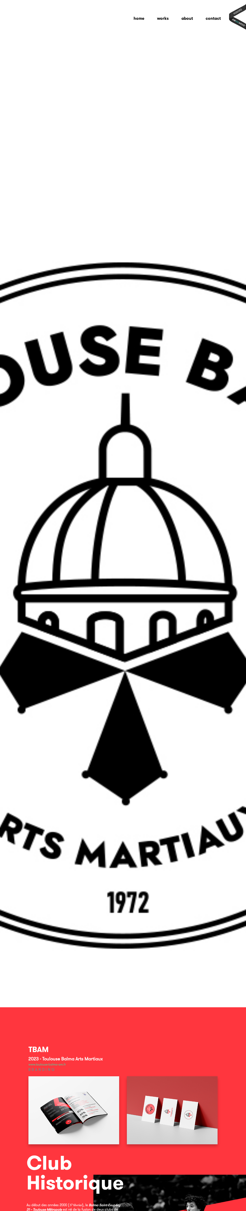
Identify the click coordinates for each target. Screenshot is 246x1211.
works (163, 18)
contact (213, 18)
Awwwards (237, 17)
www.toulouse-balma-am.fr (47, 1064)
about (187, 18)
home (139, 18)
